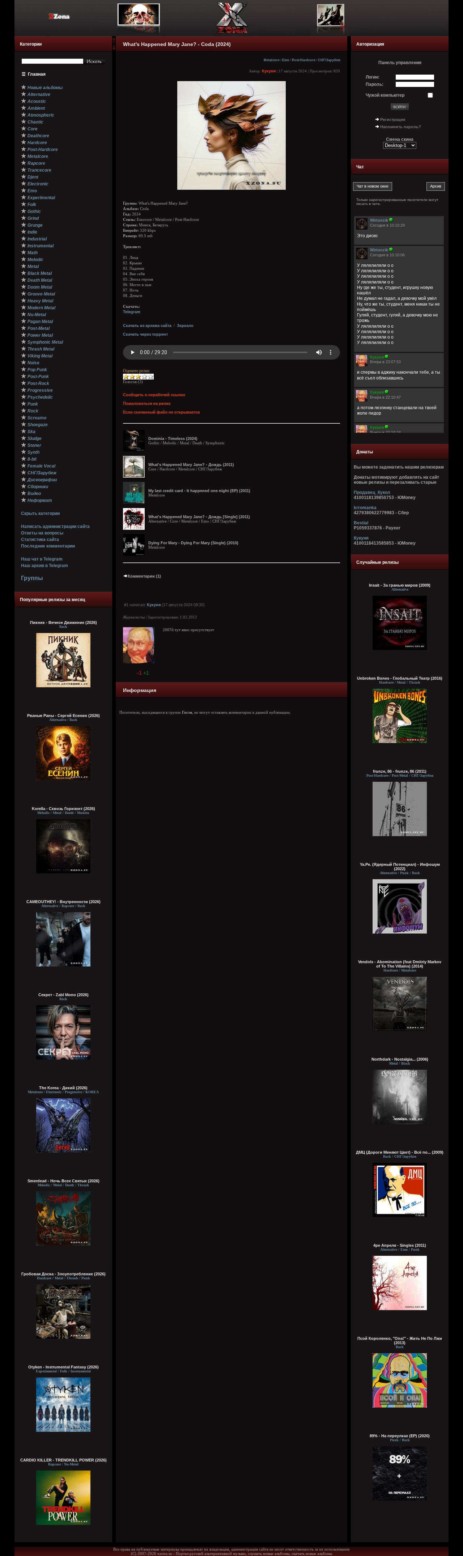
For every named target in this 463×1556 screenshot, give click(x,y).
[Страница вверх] (114, 42)
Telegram (131, 312)
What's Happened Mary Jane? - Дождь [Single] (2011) (199, 517)
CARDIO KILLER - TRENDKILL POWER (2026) (63, 1460)
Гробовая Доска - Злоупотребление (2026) (63, 1274)
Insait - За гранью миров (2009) (399, 585)
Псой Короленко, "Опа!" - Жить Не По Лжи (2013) (399, 1340)
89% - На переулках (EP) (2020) (400, 1436)
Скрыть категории (40, 513)
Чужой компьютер (385, 95)
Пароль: (374, 84)
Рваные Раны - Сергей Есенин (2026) (63, 715)
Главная (37, 74)
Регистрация (392, 119)
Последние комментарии (48, 546)
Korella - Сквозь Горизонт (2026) (63, 808)
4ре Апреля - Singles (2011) (399, 1245)
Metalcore (272, 60)
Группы (32, 578)
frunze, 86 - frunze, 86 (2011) (399, 771)
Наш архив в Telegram (44, 565)
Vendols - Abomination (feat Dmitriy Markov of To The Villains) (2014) (399, 964)
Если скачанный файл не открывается (161, 412)
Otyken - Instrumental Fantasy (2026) (63, 1367)
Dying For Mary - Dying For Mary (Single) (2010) (193, 543)
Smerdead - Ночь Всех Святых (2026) (63, 1181)
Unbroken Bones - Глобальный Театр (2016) (399, 678)
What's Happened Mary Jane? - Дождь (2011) (191, 464)
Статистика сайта (40, 539)
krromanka (365, 507)
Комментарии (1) (144, 576)
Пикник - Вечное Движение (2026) (63, 622)
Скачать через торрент (145, 334)
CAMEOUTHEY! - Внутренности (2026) (63, 901)
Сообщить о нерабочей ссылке (154, 395)
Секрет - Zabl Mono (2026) (63, 995)
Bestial (361, 522)
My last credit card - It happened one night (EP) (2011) (199, 490)
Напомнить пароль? (400, 127)
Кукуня (269, 71)
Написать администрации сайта (55, 526)
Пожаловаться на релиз (146, 403)
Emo (285, 60)
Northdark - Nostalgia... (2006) (399, 1059)
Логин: (372, 77)
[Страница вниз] (114, 49)
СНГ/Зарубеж (329, 60)
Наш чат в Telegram (42, 559)
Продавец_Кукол (372, 492)
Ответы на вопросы (42, 533)
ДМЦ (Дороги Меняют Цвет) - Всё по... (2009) (399, 1152)
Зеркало (185, 325)
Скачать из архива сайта (147, 325)
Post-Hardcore (303, 60)
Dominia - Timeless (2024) (172, 438)
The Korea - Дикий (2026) (63, 1088)
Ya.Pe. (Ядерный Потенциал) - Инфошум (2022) (400, 866)
